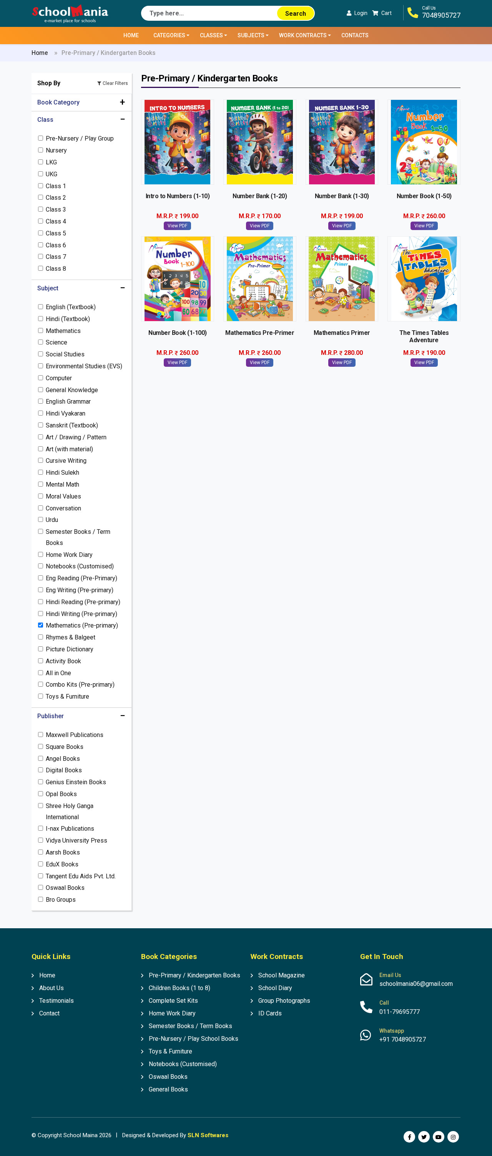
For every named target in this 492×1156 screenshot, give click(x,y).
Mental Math (62, 484)
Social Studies (65, 354)
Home (131, 35)
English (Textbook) (71, 307)
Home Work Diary (69, 554)
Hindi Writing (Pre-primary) (81, 614)
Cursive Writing (66, 460)
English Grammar (68, 401)
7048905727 (441, 15)
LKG (51, 162)
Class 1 (56, 186)
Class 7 (56, 256)
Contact (49, 1013)
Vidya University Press (76, 840)
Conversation (63, 508)
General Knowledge (72, 390)
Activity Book (63, 661)
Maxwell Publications (74, 735)
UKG (51, 174)
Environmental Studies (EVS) (84, 366)
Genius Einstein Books (76, 782)
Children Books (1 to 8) (179, 988)
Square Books (64, 746)
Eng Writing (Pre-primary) (79, 590)
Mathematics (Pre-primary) (82, 625)
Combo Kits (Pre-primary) (80, 684)
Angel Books (63, 758)
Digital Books (64, 770)
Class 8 (56, 268)
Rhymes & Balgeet (70, 637)
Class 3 (56, 209)
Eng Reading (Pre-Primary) (81, 578)
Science (56, 342)
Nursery (56, 150)
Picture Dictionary (69, 649)
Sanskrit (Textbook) (72, 425)
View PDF (177, 226)
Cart (386, 13)
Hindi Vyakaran (65, 413)
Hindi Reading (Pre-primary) (83, 602)
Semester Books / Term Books (78, 537)
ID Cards (270, 1013)
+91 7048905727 (402, 1039)
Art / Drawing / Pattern (76, 437)
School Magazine (281, 975)
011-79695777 (399, 1011)
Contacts (355, 35)
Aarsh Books (63, 852)
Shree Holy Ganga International (69, 811)
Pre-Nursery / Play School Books (193, 1038)
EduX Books (62, 864)
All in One (58, 673)
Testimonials (56, 1000)
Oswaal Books (65, 887)
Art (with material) (69, 449)
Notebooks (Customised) (80, 566)
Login (360, 13)
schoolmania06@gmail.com (416, 983)
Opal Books (61, 794)
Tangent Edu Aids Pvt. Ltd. (81, 876)
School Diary (275, 988)
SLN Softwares (208, 1135)
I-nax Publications (70, 828)
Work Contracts (303, 35)
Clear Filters (115, 83)
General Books (168, 1089)
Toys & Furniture (67, 696)
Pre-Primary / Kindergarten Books (194, 975)
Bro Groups (61, 899)
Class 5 (56, 233)
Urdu (52, 519)
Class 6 (56, 245)
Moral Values (63, 496)
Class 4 (56, 221)
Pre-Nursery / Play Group (80, 138)
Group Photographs (284, 1000)
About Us (51, 988)
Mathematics (63, 331)
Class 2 (56, 197)
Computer (59, 378)
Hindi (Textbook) (68, 319)
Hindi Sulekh (62, 472)
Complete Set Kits (173, 1000)
